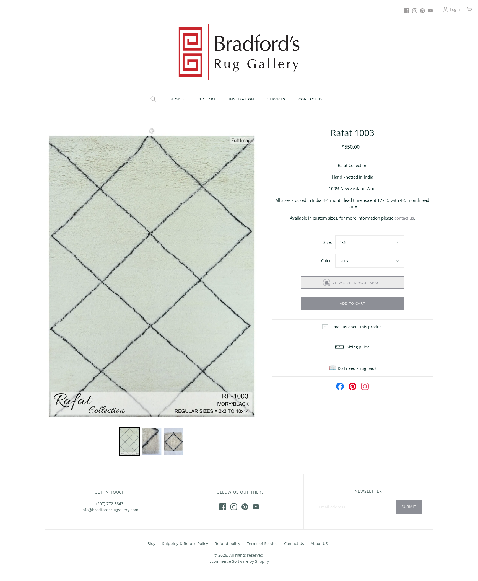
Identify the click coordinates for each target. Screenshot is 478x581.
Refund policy (227, 543)
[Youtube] (430, 10)
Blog (151, 543)
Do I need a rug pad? (352, 368)
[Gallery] (151, 292)
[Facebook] (406, 10)
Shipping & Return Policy (185, 543)
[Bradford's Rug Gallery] (239, 52)
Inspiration (241, 99)
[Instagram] (414, 10)
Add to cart (352, 303)
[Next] (250, 276)
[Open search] (152, 99)
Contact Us (310, 99)
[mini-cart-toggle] (469, 9)
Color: (326, 260)
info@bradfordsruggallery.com (109, 509)
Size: (327, 242)
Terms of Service (262, 543)
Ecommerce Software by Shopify (239, 561)
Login (455, 9)
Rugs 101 (206, 99)
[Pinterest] (422, 10)
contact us (404, 218)
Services (276, 99)
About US (319, 543)
